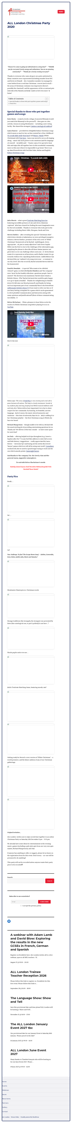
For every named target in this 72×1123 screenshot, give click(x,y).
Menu (61, 12)
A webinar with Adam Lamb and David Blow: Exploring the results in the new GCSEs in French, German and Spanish (31, 942)
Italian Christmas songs (15, 153)
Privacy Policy (15, 1117)
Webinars (5, 1090)
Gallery (4, 1107)
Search (10, 877)
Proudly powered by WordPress (30, 1117)
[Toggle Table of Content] (46, 98)
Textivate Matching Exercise (37, 220)
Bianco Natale (38, 136)
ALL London (5, 1117)
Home (4, 1081)
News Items (6, 1099)
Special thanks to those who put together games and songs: (29, 101)
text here (26, 136)
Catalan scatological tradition (41, 126)
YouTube (10, 307)
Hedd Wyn (27, 401)
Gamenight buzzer (32, 451)
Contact (5, 1111)
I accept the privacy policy (31, 906)
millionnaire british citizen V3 (18, 288)
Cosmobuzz (50, 446)
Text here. (22, 138)
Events (4, 1086)
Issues (4, 1094)
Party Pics (13, 103)
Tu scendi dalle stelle (15, 136)
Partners (5, 1103)
